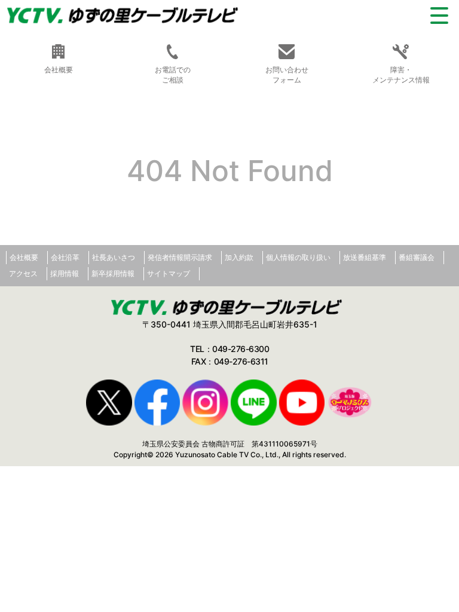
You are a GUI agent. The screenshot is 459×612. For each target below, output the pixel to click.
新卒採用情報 (112, 273)
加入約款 (239, 257)
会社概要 (24, 257)
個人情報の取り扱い (298, 257)
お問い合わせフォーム (286, 74)
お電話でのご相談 (173, 74)
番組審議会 (416, 257)
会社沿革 (65, 257)
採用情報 (64, 273)
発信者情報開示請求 (180, 257)
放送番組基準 (364, 257)
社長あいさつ (113, 257)
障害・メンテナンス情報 (401, 74)
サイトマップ (168, 273)
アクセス (23, 273)
